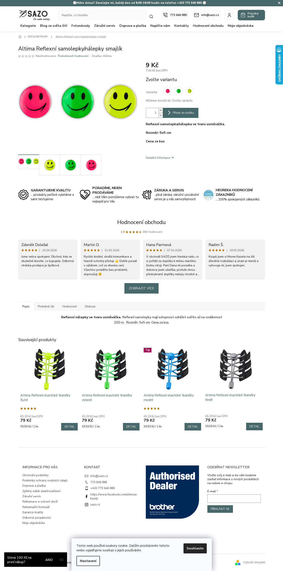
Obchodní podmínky (35, 475)
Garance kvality (32, 512)
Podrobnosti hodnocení (73, 56)
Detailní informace (158, 158)
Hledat (153, 16)
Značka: (101, 56)
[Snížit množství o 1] (161, 115)
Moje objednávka (33, 523)
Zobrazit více (141, 288)
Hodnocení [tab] (69, 306)
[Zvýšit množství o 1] (161, 110)
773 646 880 (98, 482)
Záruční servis (31, 496)
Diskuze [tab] (90, 306)
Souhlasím (195, 548)
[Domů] (21, 37)
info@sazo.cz (99, 476)
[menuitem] (28, 25)
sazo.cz (95, 505)
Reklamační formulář (36, 507)
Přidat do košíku (183, 113)
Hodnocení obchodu (141, 222)
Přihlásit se (220, 509)
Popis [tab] (26, 306)
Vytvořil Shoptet (254, 562)
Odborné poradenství (36, 518)
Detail (69, 427)
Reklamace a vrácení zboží (40, 502)
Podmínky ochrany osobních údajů (44, 480)
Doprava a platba (34, 486)
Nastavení (88, 561)
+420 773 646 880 (102, 488)
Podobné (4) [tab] (46, 306)
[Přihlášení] (229, 15)
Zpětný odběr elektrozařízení (41, 491)
